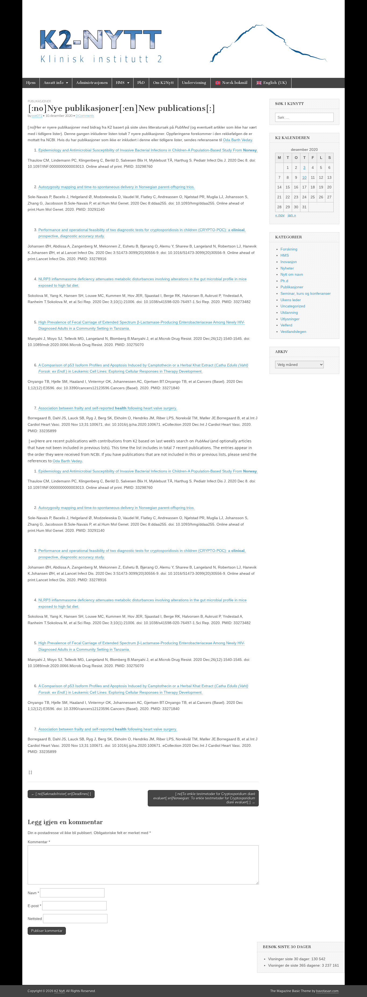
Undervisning (194, 83)
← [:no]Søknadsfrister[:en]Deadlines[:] (61, 794)
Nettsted (35, 918)
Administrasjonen (92, 83)
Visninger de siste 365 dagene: (295, 965)
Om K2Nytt (163, 83)
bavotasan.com (327, 991)
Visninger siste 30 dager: (289, 959)
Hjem (30, 83)
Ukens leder (290, 300)
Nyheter (287, 268)
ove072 (37, 116)
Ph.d (284, 281)
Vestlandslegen (293, 331)
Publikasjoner (39, 101)
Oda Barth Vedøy (237, 140)
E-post (34, 906)
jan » (292, 215)
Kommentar (39, 842)
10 (304, 177)
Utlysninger (290, 319)
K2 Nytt (59, 991)
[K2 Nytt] (183, 35)
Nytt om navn (291, 274)
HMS (120, 83)
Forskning (288, 249)
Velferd (286, 325)
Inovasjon (288, 262)
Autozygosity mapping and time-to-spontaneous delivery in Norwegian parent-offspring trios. (116, 187)
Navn (33, 893)
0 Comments (85, 116)
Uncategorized (292, 306)
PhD (141, 83)
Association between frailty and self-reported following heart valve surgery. (107, 408)
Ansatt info (53, 83)
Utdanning (289, 312)
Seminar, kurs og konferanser (305, 293)
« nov (280, 215)
